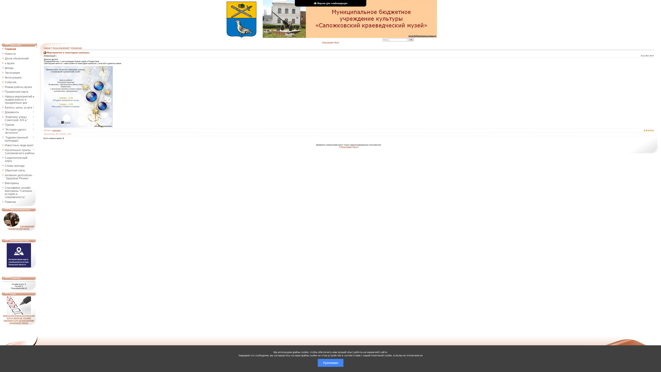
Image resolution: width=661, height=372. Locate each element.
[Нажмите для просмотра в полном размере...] (78, 127)
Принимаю (330, 363)
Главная (47, 48)
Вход (337, 42)
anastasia (56, 130)
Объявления (76, 48)
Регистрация (327, 42)
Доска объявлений (61, 48)
